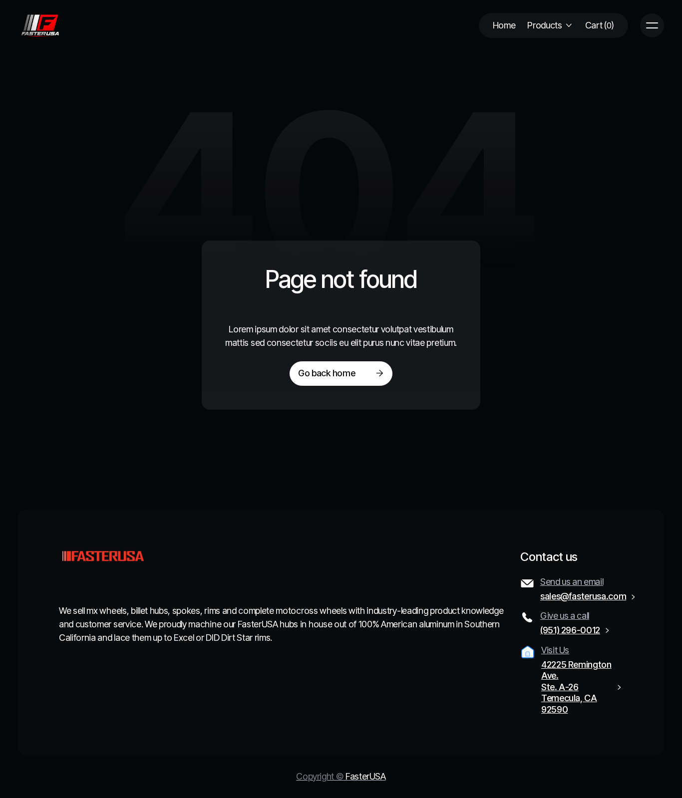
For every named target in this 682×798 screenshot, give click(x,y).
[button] (550, 25)
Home (504, 25)
